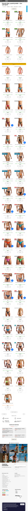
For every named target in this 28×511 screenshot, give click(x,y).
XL (6, 81)
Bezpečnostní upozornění (5, 483)
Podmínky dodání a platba (5, 477)
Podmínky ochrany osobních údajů (6, 481)
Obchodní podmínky (4, 478)
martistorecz (17, 476)
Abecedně (20, 6)
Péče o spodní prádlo (4, 485)
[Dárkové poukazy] (18, 496)
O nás (3, 474)
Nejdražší (12, 6)
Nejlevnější (8, 6)
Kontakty (3, 475)
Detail (8, 24)
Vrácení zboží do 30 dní (5, 479)
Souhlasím (22, 504)
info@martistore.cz (18, 474)
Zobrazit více (14, 439)
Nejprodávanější (16, 6)
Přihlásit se (16, 469)
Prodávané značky (4, 486)
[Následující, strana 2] (24, 414)
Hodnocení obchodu (14, 424)
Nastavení (5, 509)
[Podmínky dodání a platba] (5, 491)
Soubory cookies (4, 482)
